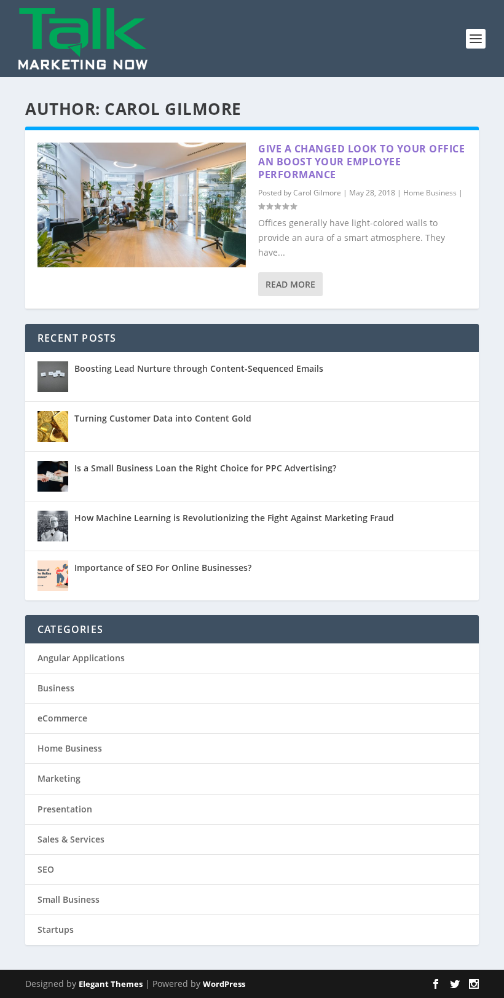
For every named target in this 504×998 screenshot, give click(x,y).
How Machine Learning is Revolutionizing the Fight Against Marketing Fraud (234, 518)
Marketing (59, 778)
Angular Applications (81, 658)
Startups (55, 929)
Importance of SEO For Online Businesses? (162, 567)
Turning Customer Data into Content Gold (162, 418)
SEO (45, 869)
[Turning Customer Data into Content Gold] (52, 426)
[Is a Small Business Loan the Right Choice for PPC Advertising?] (52, 476)
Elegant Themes (111, 983)
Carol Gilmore (317, 192)
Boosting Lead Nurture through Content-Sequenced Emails (198, 368)
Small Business (68, 899)
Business (55, 688)
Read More (290, 284)
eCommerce (62, 718)
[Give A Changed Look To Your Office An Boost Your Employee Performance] (141, 205)
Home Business (430, 192)
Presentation (64, 809)
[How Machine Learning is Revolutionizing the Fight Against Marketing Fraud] (52, 526)
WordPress (224, 983)
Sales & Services (70, 839)
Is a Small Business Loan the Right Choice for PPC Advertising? (205, 468)
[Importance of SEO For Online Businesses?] (52, 575)
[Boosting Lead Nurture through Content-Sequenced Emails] (52, 376)
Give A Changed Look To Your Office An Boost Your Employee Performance (361, 161)
